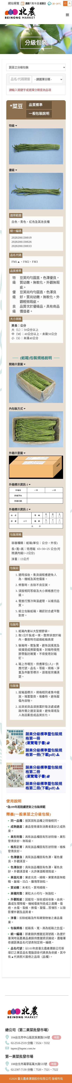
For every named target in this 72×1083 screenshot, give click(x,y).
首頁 (28, 31)
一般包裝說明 (39, 113)
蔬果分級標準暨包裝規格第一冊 (44, 738)
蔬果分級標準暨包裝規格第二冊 (44, 771)
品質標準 (35, 105)
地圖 (56, 1037)
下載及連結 (40, 31)
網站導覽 (13, 3)
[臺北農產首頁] (20, 12)
